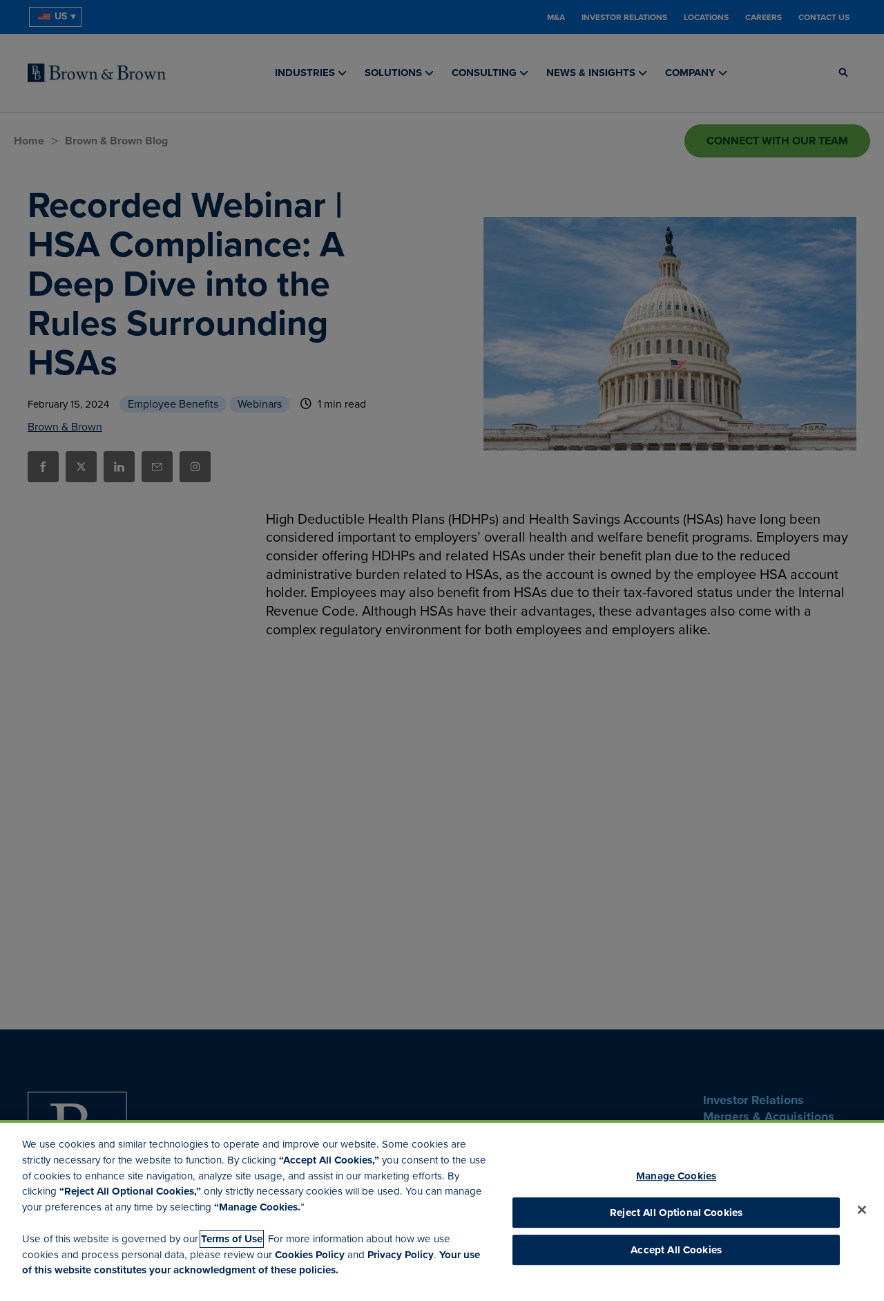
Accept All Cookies (676, 1250)
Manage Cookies (676, 1176)
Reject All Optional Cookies (676, 1212)
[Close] (862, 1210)
